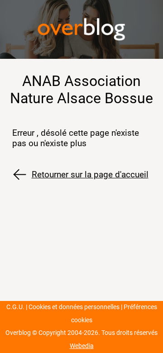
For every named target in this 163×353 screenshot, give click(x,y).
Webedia (82, 346)
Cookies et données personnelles (74, 307)
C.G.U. (15, 307)
